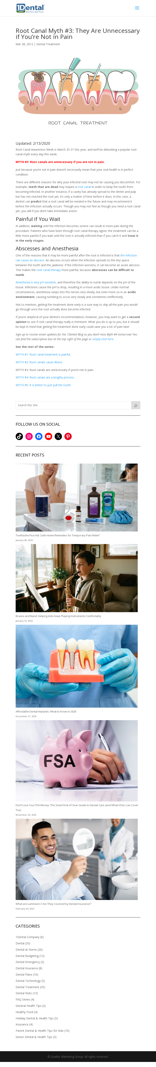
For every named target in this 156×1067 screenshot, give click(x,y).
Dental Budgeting (27, 956)
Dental (20, 943)
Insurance (22, 1024)
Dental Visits (24, 993)
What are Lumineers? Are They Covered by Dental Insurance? (53, 904)
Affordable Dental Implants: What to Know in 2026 (46, 711)
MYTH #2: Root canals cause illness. (39, 362)
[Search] (136, 405)
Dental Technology (28, 981)
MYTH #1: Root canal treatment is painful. (43, 354)
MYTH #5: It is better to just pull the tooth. (43, 385)
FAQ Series (23, 999)
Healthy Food (24, 1012)
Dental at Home (26, 949)
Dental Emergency (28, 962)
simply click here (102, 339)
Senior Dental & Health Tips (34, 1037)
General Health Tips (28, 1006)
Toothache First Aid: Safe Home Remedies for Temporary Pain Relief (57, 535)
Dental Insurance (27, 968)
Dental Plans (24, 974)
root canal (84, 187)
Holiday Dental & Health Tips (35, 1018)
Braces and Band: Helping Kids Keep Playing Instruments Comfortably (58, 616)
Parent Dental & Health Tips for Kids (40, 1031)
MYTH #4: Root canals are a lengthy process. (45, 377)
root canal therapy (49, 270)
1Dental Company (27, 937)
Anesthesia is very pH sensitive (36, 282)
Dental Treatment (48, 44)
